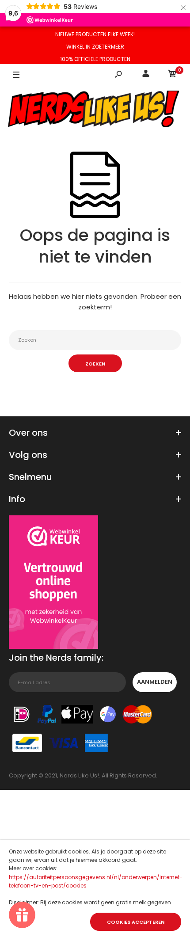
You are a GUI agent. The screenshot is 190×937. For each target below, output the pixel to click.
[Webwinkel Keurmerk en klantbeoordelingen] (53, 583)
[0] (172, 75)
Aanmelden (154, 682)
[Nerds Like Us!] (95, 110)
